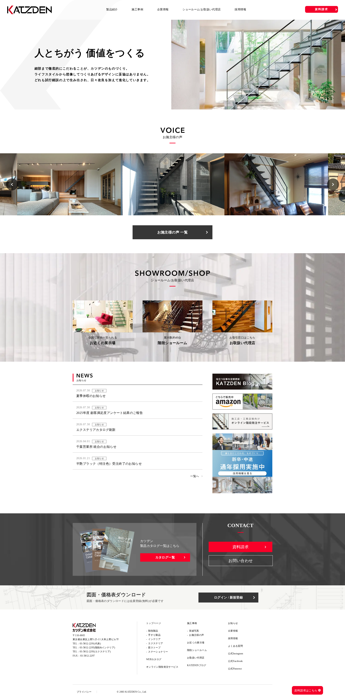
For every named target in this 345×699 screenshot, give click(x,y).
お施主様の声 (196, 635)
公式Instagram (235, 653)
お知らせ (233, 623)
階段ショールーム (197, 650)
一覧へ (194, 476)
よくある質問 (235, 646)
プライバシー (84, 692)
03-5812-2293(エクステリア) (95, 651)
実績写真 (194, 630)
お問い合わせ (240, 560)
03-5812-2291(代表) (90, 643)
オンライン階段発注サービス (162, 667)
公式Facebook (235, 661)
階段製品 (153, 630)
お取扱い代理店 (195, 657)
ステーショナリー (158, 651)
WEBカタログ (154, 659)
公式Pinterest (235, 668)
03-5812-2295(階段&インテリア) (97, 647)
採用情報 (240, 9)
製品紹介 (112, 9)
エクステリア (155, 643)
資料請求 (321, 9)
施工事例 (137, 9)
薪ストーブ (154, 647)
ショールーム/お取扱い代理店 (201, 9)
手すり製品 (154, 635)
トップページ (153, 623)
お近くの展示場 (195, 642)
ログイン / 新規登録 (228, 597)
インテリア (154, 639)
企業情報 (163, 9)
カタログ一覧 (165, 557)
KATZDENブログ (196, 665)
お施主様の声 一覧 (172, 232)
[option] (172, 64)
